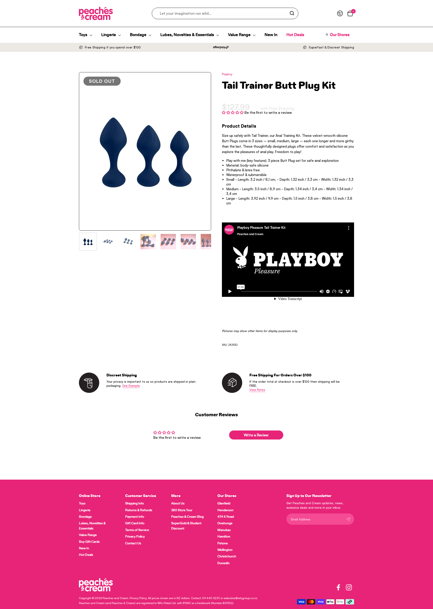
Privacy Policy (138, 598)
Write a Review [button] (256, 435)
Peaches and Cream (115, 598)
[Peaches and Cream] (96, 13)
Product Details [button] (239, 126)
